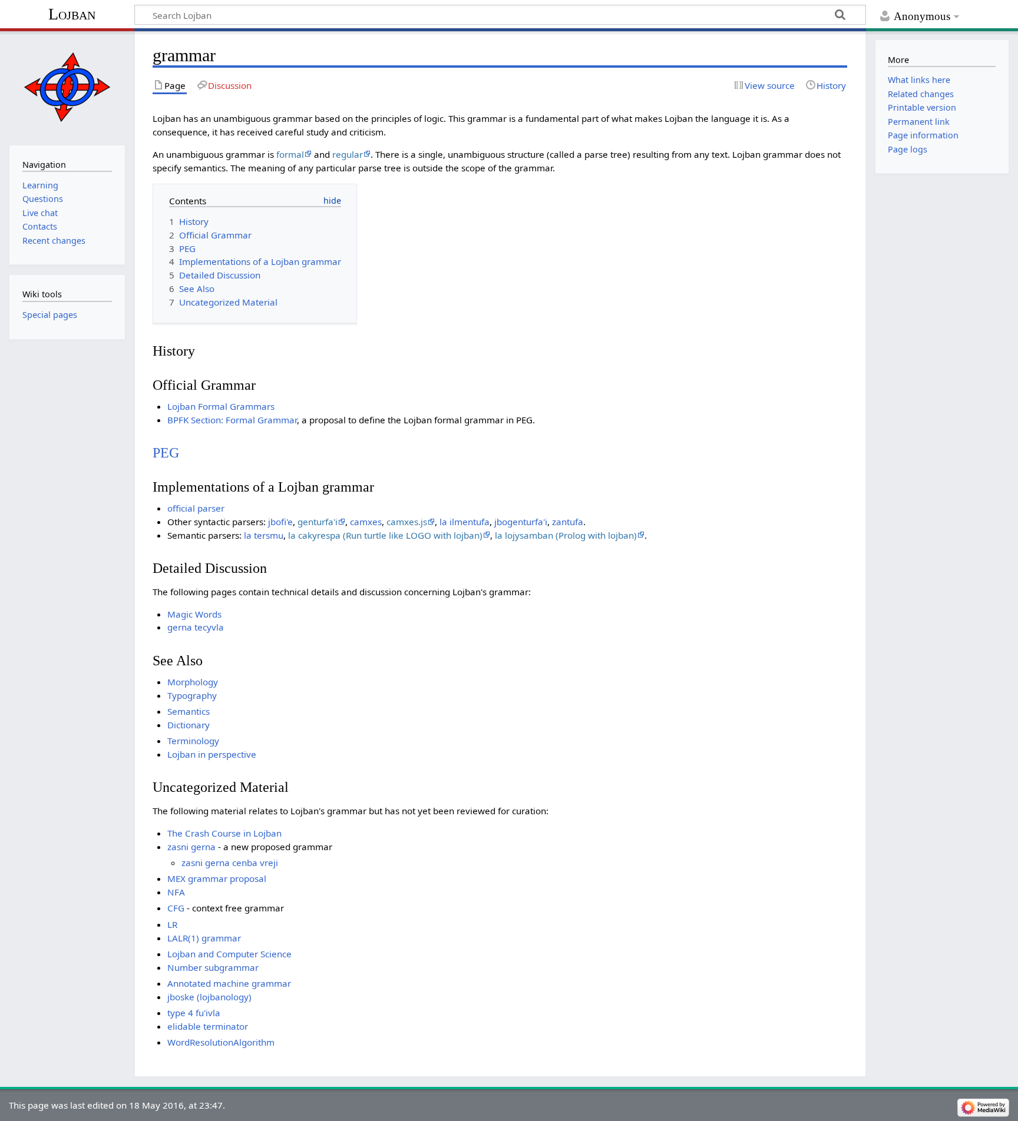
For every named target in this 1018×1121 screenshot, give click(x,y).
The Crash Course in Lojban (224, 833)
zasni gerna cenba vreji (229, 862)
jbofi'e (280, 522)
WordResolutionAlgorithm (221, 1042)
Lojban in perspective (211, 754)
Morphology (192, 682)
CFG (175, 908)
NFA (176, 892)
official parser (195, 508)
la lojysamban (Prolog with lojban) (566, 535)
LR (172, 924)
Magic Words (194, 614)
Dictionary (188, 725)
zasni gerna (191, 847)
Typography (192, 695)
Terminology (193, 741)
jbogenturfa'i (520, 522)
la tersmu (263, 535)
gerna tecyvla (195, 627)
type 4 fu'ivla (193, 1013)
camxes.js (406, 522)
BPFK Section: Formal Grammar (232, 420)
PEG (166, 452)
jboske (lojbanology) (209, 997)
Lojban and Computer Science (229, 954)
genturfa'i (318, 522)
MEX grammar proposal (216, 878)
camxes (366, 522)
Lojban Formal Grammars (221, 406)
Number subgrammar (213, 967)
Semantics (188, 711)
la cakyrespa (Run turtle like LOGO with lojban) (385, 535)
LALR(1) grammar (204, 938)
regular (347, 154)
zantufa (567, 522)
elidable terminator (207, 1026)
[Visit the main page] (67, 87)
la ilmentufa (464, 522)
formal (290, 154)
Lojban (71, 14)
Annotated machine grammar (229, 983)
